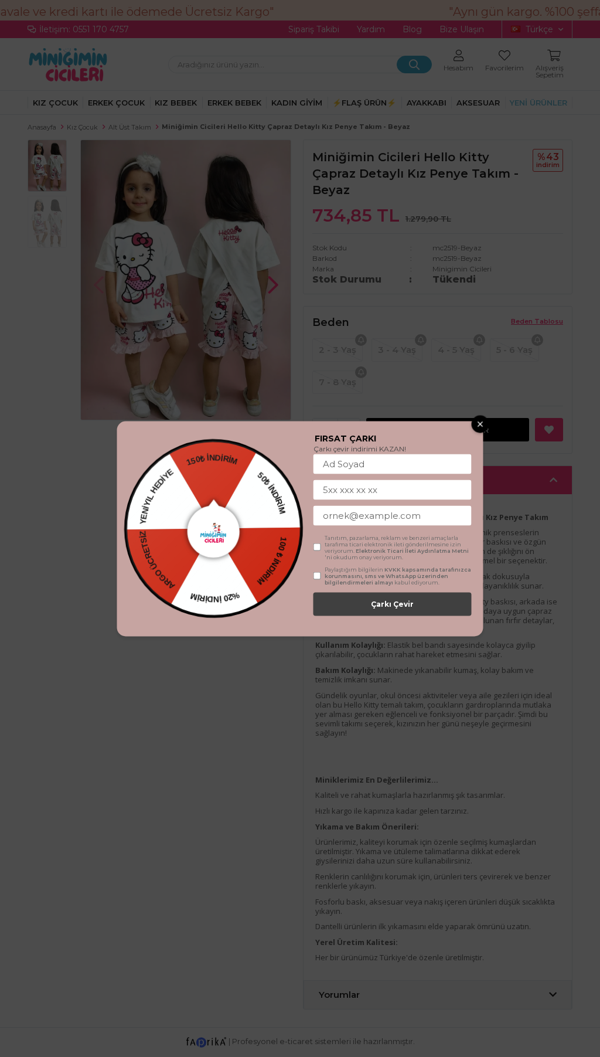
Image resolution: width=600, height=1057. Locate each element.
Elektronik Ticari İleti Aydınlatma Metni (412, 550)
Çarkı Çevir (392, 603)
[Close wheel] (480, 424)
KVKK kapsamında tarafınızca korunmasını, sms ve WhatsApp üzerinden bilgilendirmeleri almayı (398, 575)
